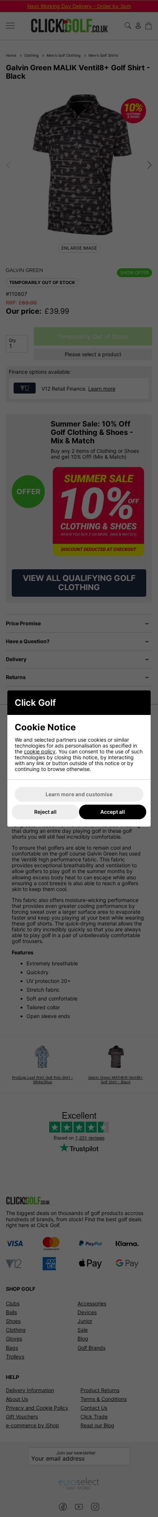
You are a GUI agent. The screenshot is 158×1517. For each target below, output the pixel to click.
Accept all (112, 812)
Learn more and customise (79, 794)
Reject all (45, 812)
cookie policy (39, 751)
